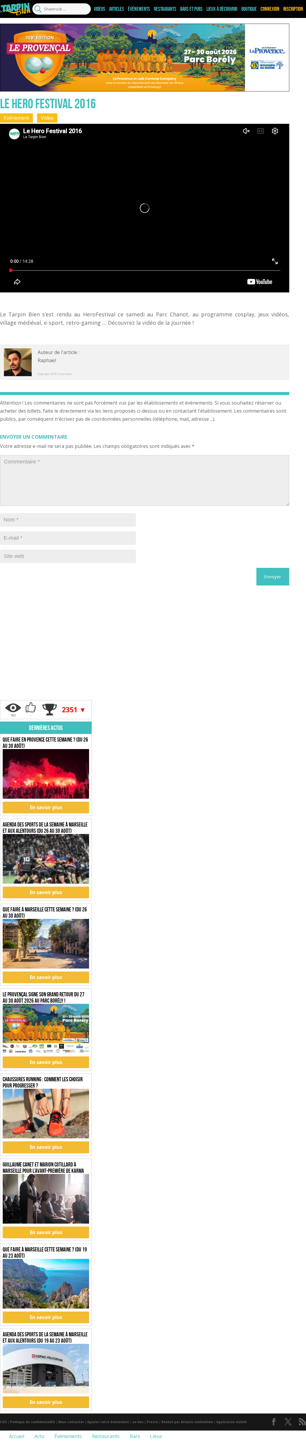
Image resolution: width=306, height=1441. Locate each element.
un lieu (137, 1422)
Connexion (270, 9)
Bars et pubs (191, 9)
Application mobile (231, 1422)
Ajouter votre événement (108, 1422)
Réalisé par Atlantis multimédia (187, 1422)
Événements (139, 9)
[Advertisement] (46, 662)
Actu (38, 1436)
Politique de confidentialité (32, 1422)
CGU (3, 1422)
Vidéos (99, 9)
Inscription (293, 9)
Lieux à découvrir (221, 9)
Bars (134, 1436)
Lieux (155, 1436)
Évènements (67, 1436)
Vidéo (47, 118)
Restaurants (165, 9)
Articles (116, 9)
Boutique (249, 9)
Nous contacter (71, 1422)
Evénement (16, 118)
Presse (152, 1422)
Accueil (16, 1436)
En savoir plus (46, 807)
